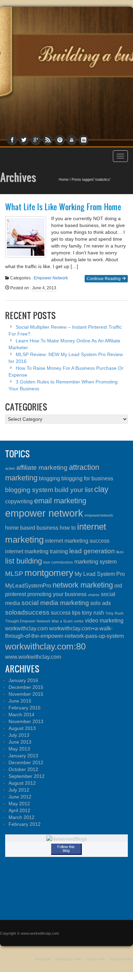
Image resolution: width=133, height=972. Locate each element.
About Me (43, 959)
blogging (49, 478)
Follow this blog (66, 849)
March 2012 (21, 817)
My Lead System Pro (100, 574)
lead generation (92, 551)
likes (120, 552)
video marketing (104, 620)
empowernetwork (99, 515)
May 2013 (19, 749)
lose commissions (58, 562)
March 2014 (21, 714)
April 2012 (19, 810)
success (61, 613)
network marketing (83, 585)
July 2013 (19, 735)
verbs (79, 621)
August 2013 (22, 728)
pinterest (15, 594)
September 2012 (27, 776)
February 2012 (25, 824)
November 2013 (26, 721)
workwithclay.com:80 (45, 646)
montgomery (49, 573)
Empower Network (51, 278)
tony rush (93, 613)
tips (76, 613)
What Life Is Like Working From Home (63, 206)
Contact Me (95, 959)
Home (64, 179)
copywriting (19, 501)
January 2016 (23, 680)
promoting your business (57, 594)
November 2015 (26, 694)
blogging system (29, 489)
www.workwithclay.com (33, 657)
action (10, 468)
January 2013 (23, 755)
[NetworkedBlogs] (66, 838)
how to (68, 528)
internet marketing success (77, 541)
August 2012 (22, 783)
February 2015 (25, 707)
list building (23, 561)
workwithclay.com (26, 628)
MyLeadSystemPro (28, 586)
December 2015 (26, 687)
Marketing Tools (68, 959)
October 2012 (23, 769)
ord (118, 586)
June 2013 (20, 742)
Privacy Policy (121, 959)
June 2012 (20, 796)
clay (101, 489)
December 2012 (26, 762)
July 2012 (19, 790)
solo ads (100, 603)
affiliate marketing (42, 467)
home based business (31, 528)
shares (94, 595)
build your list (74, 489)
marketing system (95, 562)
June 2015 (20, 701)
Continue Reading (104, 278)
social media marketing (55, 602)
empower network (44, 513)
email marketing (60, 500)
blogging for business (87, 478)
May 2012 (19, 803)
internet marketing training (36, 551)
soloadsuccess (27, 612)
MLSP (14, 573)
